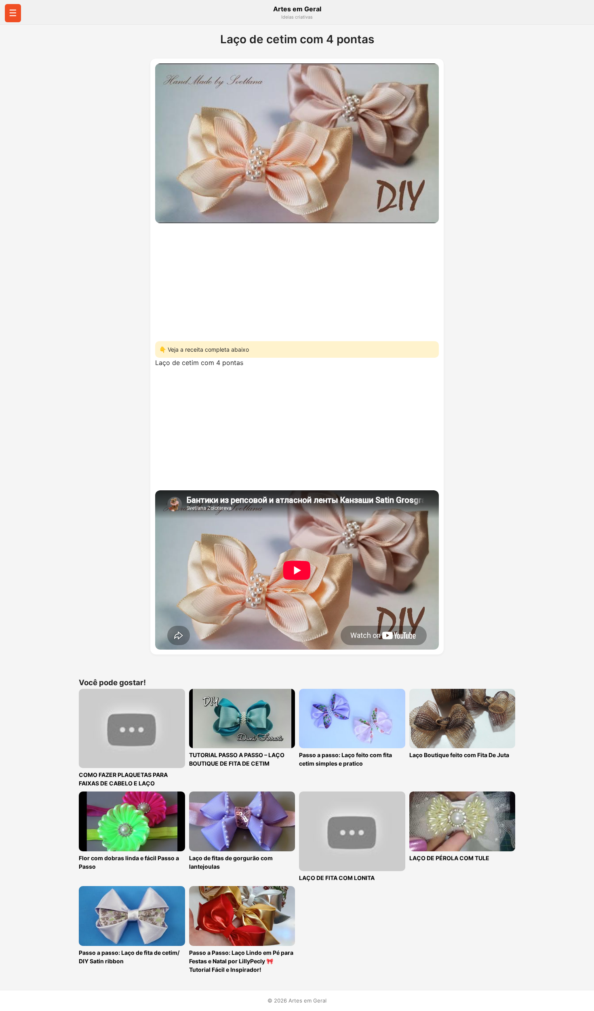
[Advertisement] (297, 279)
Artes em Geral (297, 9)
